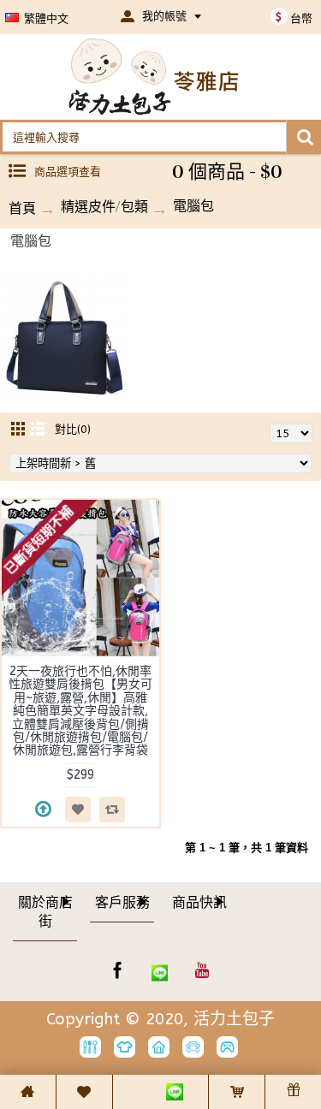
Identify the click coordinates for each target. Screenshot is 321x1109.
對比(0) (73, 429)
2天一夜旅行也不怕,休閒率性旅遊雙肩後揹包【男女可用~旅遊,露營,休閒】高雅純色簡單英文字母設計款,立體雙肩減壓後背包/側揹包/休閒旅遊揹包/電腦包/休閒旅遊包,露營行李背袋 (80, 710)
